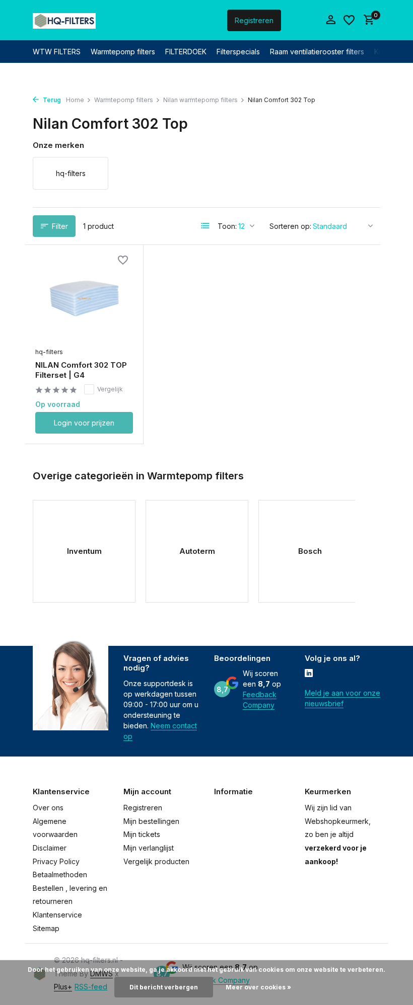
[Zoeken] (178, 20)
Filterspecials (238, 51)
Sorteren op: (290, 226)
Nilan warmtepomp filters (200, 100)
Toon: (227, 226)
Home (75, 100)
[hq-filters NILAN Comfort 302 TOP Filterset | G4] (84, 299)
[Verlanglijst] (349, 20)
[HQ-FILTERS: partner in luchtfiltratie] (64, 20)
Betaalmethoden (60, 874)
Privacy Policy (56, 861)
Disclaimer (49, 848)
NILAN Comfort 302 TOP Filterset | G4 (81, 370)
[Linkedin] (309, 674)
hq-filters (49, 352)
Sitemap (46, 928)
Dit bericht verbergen (163, 987)
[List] (205, 225)
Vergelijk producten (156, 861)
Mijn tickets (141, 834)
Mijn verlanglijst (148, 848)
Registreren (254, 20)
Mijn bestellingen (151, 821)
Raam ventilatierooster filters (317, 51)
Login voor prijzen (84, 422)
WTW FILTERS (57, 51)
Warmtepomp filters (123, 51)
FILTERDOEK (185, 51)
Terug (51, 100)
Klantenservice (57, 914)
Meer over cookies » (258, 987)
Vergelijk (110, 389)
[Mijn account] (330, 20)
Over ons (48, 807)
